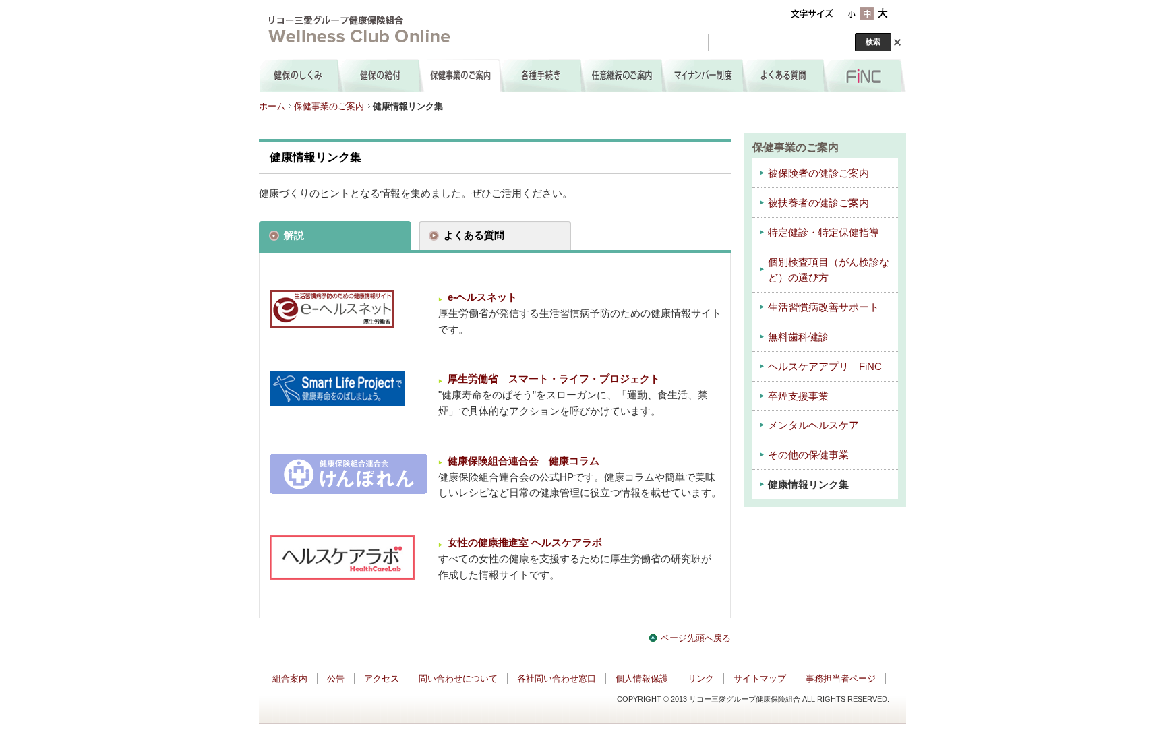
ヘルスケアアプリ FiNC (825, 366)
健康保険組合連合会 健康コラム (523, 461)
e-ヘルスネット (482, 297)
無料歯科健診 (798, 337)
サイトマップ (760, 678)
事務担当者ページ (841, 678)
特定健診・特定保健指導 (823, 232)
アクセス (381, 678)
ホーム (272, 106)
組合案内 (289, 678)
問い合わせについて (458, 678)
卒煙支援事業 (798, 396)
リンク (701, 678)
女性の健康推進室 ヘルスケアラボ (525, 542)
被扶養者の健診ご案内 (818, 203)
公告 (336, 678)
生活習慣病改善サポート (823, 307)
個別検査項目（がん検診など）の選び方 (828, 270)
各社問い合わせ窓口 (556, 678)
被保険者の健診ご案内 (818, 173)
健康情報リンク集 (808, 484)
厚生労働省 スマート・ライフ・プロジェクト (554, 378)
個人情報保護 (642, 678)
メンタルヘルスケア (813, 425)
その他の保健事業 (808, 455)
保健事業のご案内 (329, 106)
